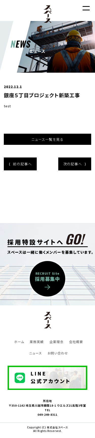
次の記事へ (74, 163)
